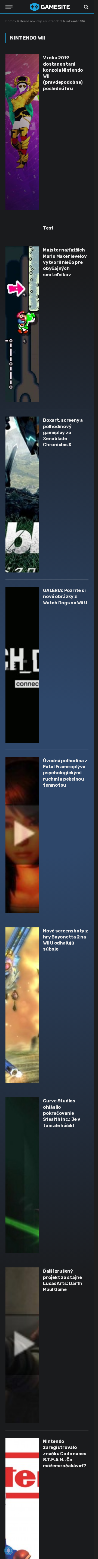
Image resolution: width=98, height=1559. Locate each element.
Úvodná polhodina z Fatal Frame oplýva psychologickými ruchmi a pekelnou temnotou (65, 773)
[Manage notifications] (8, 1550)
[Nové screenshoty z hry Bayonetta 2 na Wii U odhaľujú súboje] (22, 1005)
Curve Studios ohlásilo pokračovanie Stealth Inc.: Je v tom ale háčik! (61, 1113)
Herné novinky (31, 21)
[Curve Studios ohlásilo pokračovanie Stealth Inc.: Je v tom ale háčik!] (22, 1175)
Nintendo (52, 21)
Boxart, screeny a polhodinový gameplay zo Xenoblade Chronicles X (63, 432)
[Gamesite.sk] (50, 7)
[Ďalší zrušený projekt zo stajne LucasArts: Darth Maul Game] (22, 1345)
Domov (10, 21)
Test (48, 228)
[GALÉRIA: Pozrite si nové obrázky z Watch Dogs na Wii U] (22, 665)
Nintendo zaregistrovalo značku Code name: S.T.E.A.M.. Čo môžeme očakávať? (64, 1453)
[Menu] (9, 7)
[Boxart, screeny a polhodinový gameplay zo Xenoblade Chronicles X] (22, 494)
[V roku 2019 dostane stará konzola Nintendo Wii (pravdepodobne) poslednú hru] (22, 132)
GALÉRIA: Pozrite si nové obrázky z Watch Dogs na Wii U (65, 596)
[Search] (85, 7)
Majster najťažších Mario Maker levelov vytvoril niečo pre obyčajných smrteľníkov (65, 262)
